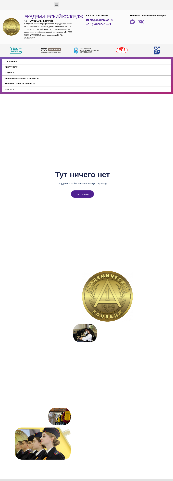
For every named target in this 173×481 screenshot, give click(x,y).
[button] (56, 4)
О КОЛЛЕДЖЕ (11, 61)
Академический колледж (53, 16)
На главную (82, 194)
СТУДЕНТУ (9, 73)
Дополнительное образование (20, 84)
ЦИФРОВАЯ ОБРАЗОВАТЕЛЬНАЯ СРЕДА (22, 78)
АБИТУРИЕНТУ (11, 67)
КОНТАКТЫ (9, 89)
